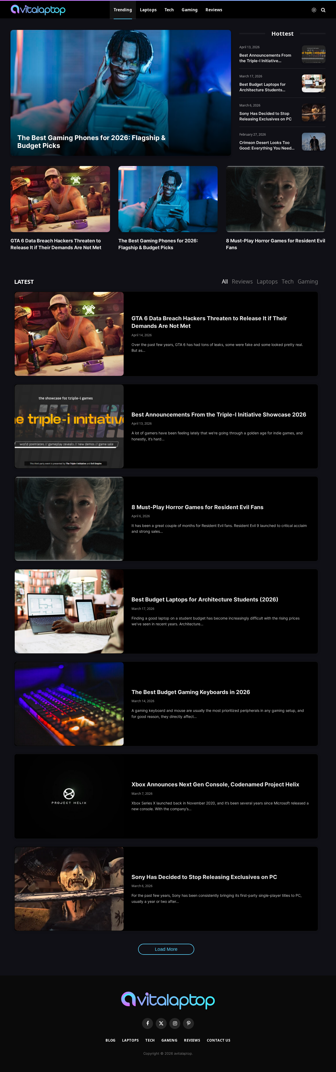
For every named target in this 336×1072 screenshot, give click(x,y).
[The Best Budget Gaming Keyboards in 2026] (69, 704)
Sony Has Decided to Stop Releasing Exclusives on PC (265, 116)
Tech (169, 10)
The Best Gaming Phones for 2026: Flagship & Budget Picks (91, 142)
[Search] (323, 10)
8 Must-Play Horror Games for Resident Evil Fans (275, 244)
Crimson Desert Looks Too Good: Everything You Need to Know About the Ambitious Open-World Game (267, 145)
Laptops (148, 10)
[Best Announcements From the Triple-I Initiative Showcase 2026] (314, 54)
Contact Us (218, 1040)
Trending (123, 10)
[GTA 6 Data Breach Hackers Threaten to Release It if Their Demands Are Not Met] (60, 199)
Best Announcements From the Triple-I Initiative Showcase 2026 (265, 58)
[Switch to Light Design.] (314, 10)
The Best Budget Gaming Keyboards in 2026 (191, 692)
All (225, 281)
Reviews (214, 10)
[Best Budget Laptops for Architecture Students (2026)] (314, 83)
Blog (111, 1040)
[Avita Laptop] (38, 10)
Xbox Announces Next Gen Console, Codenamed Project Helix (215, 784)
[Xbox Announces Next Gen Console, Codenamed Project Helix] (69, 796)
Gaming (190, 10)
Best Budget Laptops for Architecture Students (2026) (262, 87)
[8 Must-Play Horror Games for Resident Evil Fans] (276, 199)
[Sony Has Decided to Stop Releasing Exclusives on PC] (314, 112)
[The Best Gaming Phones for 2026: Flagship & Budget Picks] (120, 93)
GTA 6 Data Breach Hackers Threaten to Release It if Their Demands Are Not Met (55, 244)
